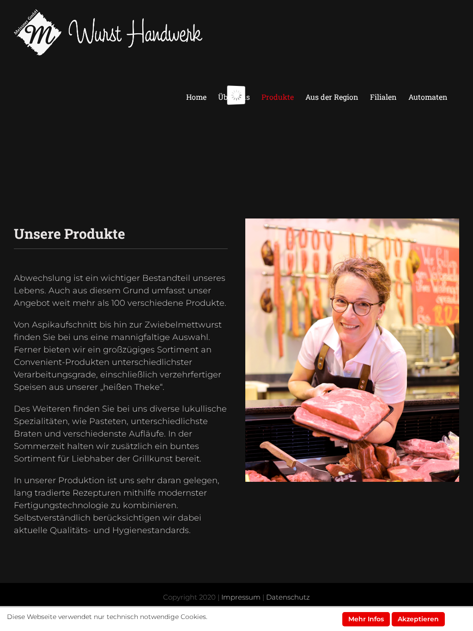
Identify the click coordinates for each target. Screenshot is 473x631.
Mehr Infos (366, 619)
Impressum (241, 597)
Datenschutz (288, 597)
